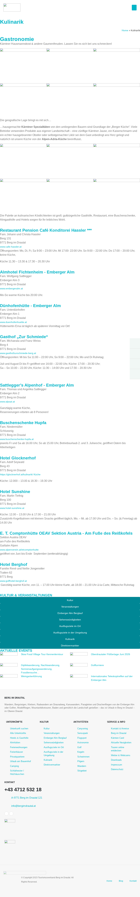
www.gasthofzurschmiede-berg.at (18, 353)
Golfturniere (97, 665)
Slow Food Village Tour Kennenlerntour (42, 654)
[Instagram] (11, 814)
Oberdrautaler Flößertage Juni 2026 (110, 654)
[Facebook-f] (6, 814)
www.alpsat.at (7, 401)
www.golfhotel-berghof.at (13, 581)
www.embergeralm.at (11, 288)
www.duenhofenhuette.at (13, 322)
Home (125, 30)
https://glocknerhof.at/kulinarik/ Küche (20, 474)
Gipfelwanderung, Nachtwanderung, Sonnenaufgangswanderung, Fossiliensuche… (40, 669)
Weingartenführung (31, 676)
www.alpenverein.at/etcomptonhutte (19, 549)
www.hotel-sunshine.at (12, 508)
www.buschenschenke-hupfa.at (17, 439)
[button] (134, 7)
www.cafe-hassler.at (11, 246)
